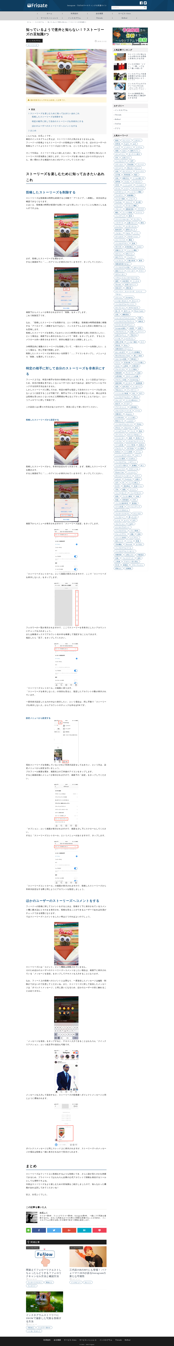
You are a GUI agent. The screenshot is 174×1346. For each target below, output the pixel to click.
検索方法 (126, 178)
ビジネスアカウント (122, 527)
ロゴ (142, 342)
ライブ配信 (133, 369)
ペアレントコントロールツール (126, 278)
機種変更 (126, 314)
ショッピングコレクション (124, 318)
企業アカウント (130, 284)
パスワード (119, 223)
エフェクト (119, 168)
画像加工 (118, 414)
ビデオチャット (121, 192)
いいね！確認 (132, 342)
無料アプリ (134, 151)
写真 (140, 318)
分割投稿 (133, 407)
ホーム (49, 13)
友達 (139, 534)
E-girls (126, 144)
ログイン (118, 254)
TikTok (118, 124)
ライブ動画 (134, 531)
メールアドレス (121, 431)
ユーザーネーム (131, 226)
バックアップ (120, 216)
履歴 (117, 281)
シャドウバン (129, 338)
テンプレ (137, 219)
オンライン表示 (134, 154)
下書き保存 (131, 260)
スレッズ (118, 400)
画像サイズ (119, 250)
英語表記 (127, 486)
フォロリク (32, 1286)
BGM (117, 565)
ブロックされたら (121, 510)
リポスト (137, 140)
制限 (124, 489)
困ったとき (133, 517)
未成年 (131, 328)
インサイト (128, 147)
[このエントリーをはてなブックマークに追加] (84, 1230)
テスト (141, 271)
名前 (117, 171)
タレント (88, 1282)
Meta (126, 345)
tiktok (117, 366)
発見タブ (139, 438)
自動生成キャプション (123, 349)
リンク (132, 431)
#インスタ (137, 513)
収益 (117, 500)
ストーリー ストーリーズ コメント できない (129, 292)
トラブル (118, 441)
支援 (117, 558)
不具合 (139, 424)
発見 (117, 386)
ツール (137, 410)
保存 (139, 558)
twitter (139, 247)
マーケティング (138, 188)
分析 (117, 314)
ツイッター (131, 271)
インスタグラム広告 (122, 267)
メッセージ (137, 386)
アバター (127, 404)
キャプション (120, 307)
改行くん (127, 311)
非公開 (138, 202)
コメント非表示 (121, 537)
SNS (134, 500)
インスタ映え (133, 482)
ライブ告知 (131, 445)
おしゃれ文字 (120, 352)
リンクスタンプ (121, 493)
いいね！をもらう (34, 1331)
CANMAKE (119, 417)
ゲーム (138, 452)
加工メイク (119, 541)
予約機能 (118, 544)
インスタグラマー (121, 243)
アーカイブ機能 (131, 205)
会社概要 (99, 13)
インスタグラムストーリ (124, 424)
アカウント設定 (121, 380)
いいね (117, 338)
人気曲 (117, 561)
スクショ (118, 297)
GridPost (132, 458)
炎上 (142, 465)
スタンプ (129, 202)
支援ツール (138, 486)
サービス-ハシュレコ (49, 18)
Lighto (131, 524)
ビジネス (129, 383)
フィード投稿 (127, 212)
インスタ (136, 281)
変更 (130, 216)
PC (124, 482)
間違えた (49, 1282)
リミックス (140, 171)
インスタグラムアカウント (124, 321)
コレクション (120, 524)
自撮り (137, 479)
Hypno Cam (119, 472)
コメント (141, 332)
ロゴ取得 (141, 448)
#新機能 (128, 568)
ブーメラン (119, 434)
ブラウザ (141, 209)
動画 (117, 140)
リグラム (139, 147)
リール (129, 541)
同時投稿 (127, 175)
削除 (117, 496)
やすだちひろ (133, 307)
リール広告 (119, 445)
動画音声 (118, 230)
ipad (134, 144)
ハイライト (119, 260)
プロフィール (133, 469)
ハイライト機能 (136, 192)
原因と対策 (119, 342)
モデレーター (120, 274)
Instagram (129, 297)
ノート (136, 233)
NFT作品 (130, 448)
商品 (140, 431)
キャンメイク (120, 469)
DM (116, 157)
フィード (141, 164)
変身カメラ (119, 421)
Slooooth (129, 544)
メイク (126, 188)
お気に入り (130, 555)
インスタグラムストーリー (124, 304)
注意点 (141, 445)
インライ (118, 226)
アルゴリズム (120, 369)
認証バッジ (119, 271)
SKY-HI (118, 247)
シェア (117, 147)
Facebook (128, 479)
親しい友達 (138, 356)
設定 (139, 373)
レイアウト (134, 537)
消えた (136, 397)
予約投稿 (130, 164)
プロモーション (132, 236)
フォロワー (119, 195)
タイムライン (120, 154)
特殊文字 (118, 288)
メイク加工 (132, 417)
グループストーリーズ (123, 410)
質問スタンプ (130, 230)
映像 (137, 541)
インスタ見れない (132, 400)
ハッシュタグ (127, 185)
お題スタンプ (132, 223)
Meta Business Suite (122, 356)
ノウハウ (132, 199)
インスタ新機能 (134, 352)
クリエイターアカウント (124, 325)
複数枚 (125, 565)
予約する (133, 335)
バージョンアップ (133, 507)
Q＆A (125, 151)
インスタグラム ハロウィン (125, 462)
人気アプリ (126, 157)
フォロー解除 (127, 496)
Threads (99, 18)
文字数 (117, 175)
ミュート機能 (132, 250)
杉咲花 (117, 144)
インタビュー (76, 1282)
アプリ (117, 128)
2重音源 (128, 288)
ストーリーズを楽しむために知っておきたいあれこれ (54, 113)
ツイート (139, 212)
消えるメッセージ (133, 168)
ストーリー (126, 140)
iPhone (117, 428)
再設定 (117, 345)
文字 (117, 482)
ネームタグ (119, 236)
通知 (142, 223)
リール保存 (128, 452)
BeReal (124, 18)
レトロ (117, 520)
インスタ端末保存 (121, 503)
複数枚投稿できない (122, 264)
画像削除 (118, 555)
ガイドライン (127, 171)
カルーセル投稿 (121, 359)
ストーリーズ (32, 45)
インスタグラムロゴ (122, 397)
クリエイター (120, 438)
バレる (126, 181)
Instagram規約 (120, 328)
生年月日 (126, 386)
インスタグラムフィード (134, 441)
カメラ (126, 520)
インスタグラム (74, 18)
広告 (132, 332)
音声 (132, 161)
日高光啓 (135, 366)
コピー (137, 455)
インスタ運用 (120, 458)
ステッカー (119, 164)
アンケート (130, 373)
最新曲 (134, 503)
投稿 (133, 243)
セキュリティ (138, 267)
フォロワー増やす (44, 1327)
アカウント (119, 448)
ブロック (118, 209)
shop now (127, 428)
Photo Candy (138, 311)
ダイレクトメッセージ (123, 476)
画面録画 (118, 373)
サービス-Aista (124, 13)
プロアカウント (121, 332)
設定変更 (126, 281)
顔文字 (117, 404)
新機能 (134, 465)
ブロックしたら (137, 565)
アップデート (132, 390)
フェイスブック (128, 558)
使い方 (117, 311)
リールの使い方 (138, 178)
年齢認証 (141, 555)
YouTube (118, 202)
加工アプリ (119, 257)
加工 (136, 428)
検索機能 (130, 195)
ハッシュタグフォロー (123, 455)
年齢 (137, 496)
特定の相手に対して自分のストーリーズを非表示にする (57, 121)
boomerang (134, 380)
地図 (130, 438)
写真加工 (31, 1327)
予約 (117, 489)
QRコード (129, 254)
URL (133, 393)
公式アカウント (121, 335)
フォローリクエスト (35, 1282)
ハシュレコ (132, 472)
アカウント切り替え (131, 561)
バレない (118, 233)
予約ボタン (119, 390)
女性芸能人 (129, 247)
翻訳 (117, 212)
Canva (128, 233)
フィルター (140, 185)
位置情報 (118, 376)
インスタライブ (121, 161)
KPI (134, 520)
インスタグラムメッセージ (124, 551)
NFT (140, 393)
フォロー (130, 257)
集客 (140, 260)
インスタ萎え (139, 362)
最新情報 (118, 383)
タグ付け (139, 544)
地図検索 (139, 383)
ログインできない (133, 434)
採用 (139, 328)
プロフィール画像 (132, 376)
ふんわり (130, 421)
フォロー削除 (120, 199)
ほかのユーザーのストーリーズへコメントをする (54, 126)
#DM (117, 185)
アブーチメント (121, 407)
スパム (117, 188)
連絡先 (140, 321)
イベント (133, 489)
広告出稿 (127, 362)
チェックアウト (121, 534)
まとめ (32, 131)
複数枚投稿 (130, 209)
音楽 (117, 178)
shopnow (129, 414)
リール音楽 (119, 507)
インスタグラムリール (123, 548)
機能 (130, 240)
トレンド (118, 205)
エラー (137, 476)
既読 (136, 175)
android (118, 479)
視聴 (117, 151)
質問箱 (117, 181)
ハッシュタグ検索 (121, 393)
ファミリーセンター (122, 219)
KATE (117, 486)
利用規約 (74, 13)
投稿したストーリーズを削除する (47, 117)
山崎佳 (125, 366)
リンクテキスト (136, 493)
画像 (132, 534)
